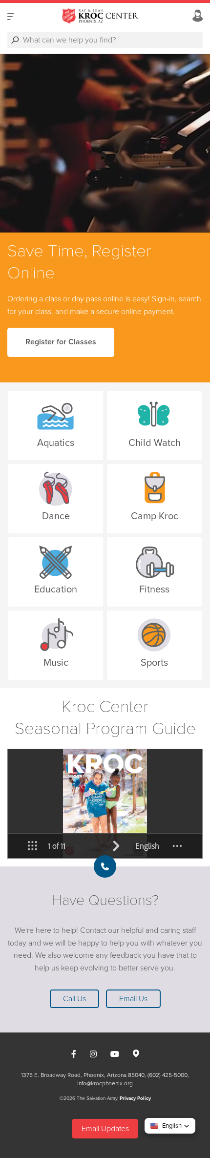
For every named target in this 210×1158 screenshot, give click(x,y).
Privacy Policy (135, 1098)
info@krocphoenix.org (105, 1083)
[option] (105, 143)
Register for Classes (60, 342)
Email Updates (105, 1129)
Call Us (74, 999)
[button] (169, 1126)
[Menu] (10, 16)
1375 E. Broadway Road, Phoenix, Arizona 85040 (83, 1075)
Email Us (133, 999)
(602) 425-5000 (167, 1075)
